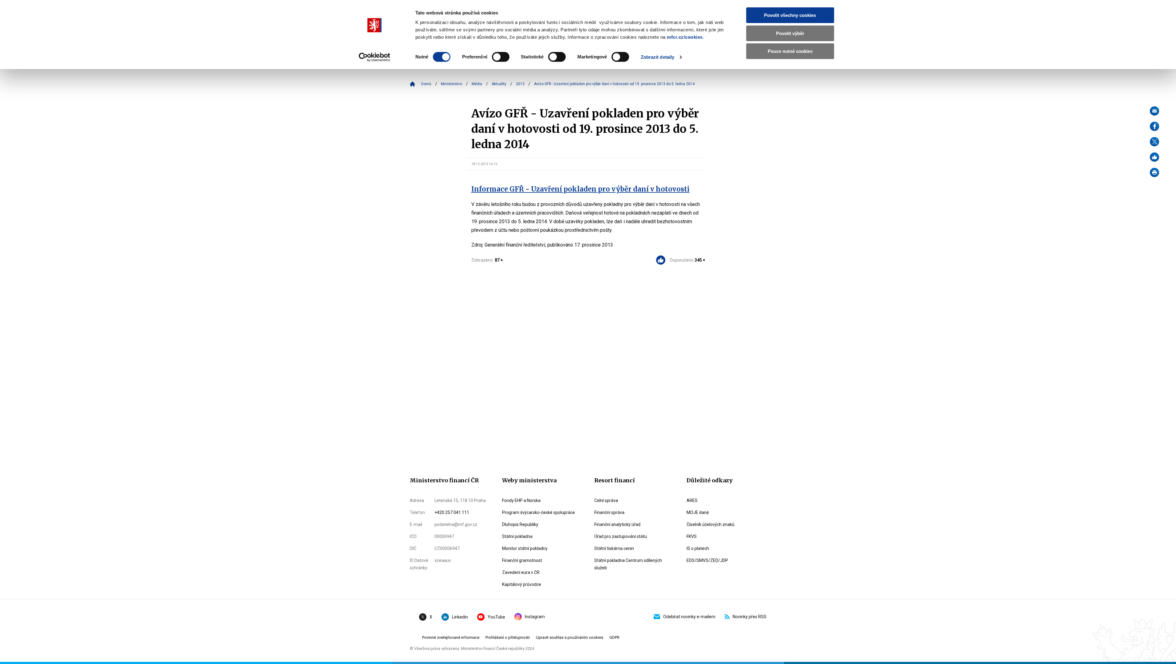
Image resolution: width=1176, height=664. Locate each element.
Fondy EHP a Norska (521, 500)
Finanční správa (609, 512)
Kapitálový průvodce (521, 584)
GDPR (614, 637)
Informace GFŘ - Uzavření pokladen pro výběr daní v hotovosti (580, 189)
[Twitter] (1154, 141)
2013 (520, 84)
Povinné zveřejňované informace (450, 637)
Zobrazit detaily (658, 57)
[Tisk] (1154, 172)
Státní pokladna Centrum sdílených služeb (628, 564)
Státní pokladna (517, 536)
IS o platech (698, 548)
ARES (692, 500)
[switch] (500, 57)
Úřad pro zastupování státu (620, 536)
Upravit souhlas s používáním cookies (569, 637)
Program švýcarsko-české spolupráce (538, 512)
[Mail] (1154, 111)
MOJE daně (698, 512)
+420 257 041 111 (451, 512)
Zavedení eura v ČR (521, 572)
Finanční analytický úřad (617, 524)
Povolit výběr (790, 33)
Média (477, 84)
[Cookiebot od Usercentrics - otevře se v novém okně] (374, 57)
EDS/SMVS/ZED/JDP (707, 560)
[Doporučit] (1154, 157)
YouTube (496, 617)
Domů (426, 84)
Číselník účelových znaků (711, 524)
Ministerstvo (451, 84)
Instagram (535, 616)
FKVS (692, 536)
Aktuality (499, 84)
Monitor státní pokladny (525, 548)
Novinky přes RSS (749, 616)
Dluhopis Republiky (520, 524)
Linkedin (460, 617)
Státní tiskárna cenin (614, 548)
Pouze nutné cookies (790, 51)
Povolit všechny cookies (790, 15)
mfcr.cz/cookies (685, 37)
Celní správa (606, 500)
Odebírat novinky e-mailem (689, 616)
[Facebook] (1154, 126)
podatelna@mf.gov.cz (455, 524)
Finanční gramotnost (522, 560)
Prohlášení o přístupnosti (507, 637)
